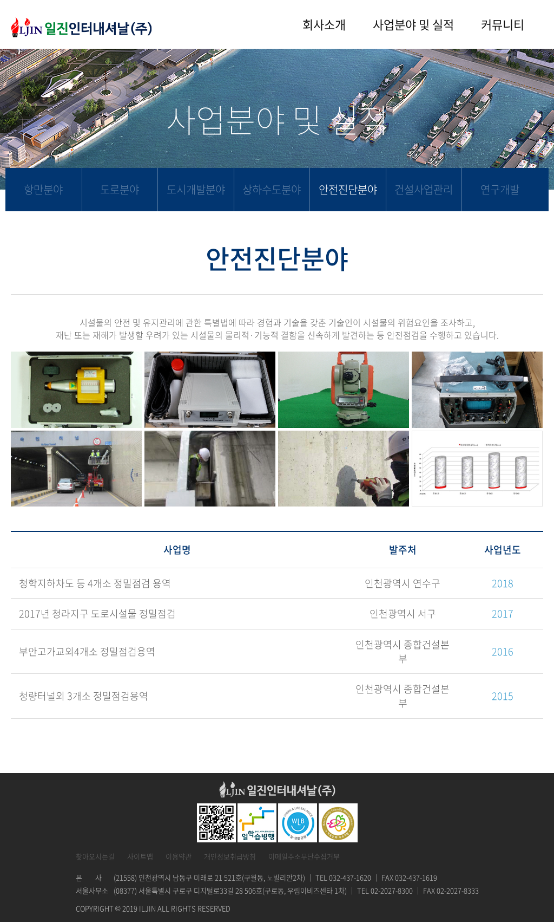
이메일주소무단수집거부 (304, 856)
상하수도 (271, 189)
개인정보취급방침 (230, 856)
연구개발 (499, 189)
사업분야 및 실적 (413, 24)
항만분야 (43, 189)
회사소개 (324, 24)
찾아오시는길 (95, 856)
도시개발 (196, 189)
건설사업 (423, 189)
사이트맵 (140, 856)
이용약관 (179, 856)
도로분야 (119, 189)
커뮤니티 (502, 24)
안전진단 (348, 189)
